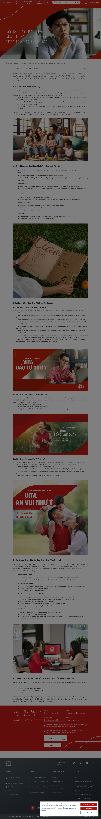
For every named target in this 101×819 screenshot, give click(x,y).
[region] (69, 808)
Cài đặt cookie (88, 812)
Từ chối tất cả (88, 808)
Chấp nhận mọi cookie (88, 804)
